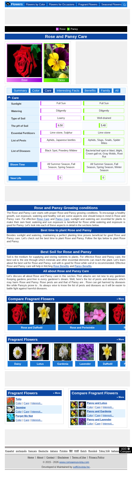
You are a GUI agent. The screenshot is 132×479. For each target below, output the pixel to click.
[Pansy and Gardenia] (78, 413)
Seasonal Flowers (111, 4)
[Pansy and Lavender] (78, 422)
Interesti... (36, 403)
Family (105, 90)
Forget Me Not (24, 415)
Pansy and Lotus (97, 403)
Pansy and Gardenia (99, 411)
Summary (20, 90)
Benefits (90, 90)
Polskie (64, 451)
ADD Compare (125, 450)
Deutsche (43, 451)
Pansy (61, 79)
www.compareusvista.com (74, 462)
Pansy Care (62, 219)
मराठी (76, 451)
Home (31, 457)
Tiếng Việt (104, 451)
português (21, 451)
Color (36, 90)
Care (48, 90)
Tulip (18, 399)
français (32, 451)
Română (92, 451)
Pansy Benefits (83, 266)
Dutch (83, 451)
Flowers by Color (35, 4)
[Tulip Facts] (10, 401)
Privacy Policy (96, 457)
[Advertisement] (67, 16)
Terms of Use (79, 457)
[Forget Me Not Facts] (10, 418)
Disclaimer (63, 457)
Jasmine (21, 407)
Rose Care (43, 219)
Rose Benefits (61, 266)
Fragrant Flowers (87, 4)
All (117, 90)
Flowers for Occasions (61, 4)
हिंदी (71, 451)
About (40, 457)
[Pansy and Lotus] (78, 405)
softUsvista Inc (81, 466)
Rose (24, 79)
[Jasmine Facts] (10, 409)
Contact (50, 457)
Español (9, 451)
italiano (54, 451)
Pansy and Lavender (99, 419)
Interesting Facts (68, 90)
